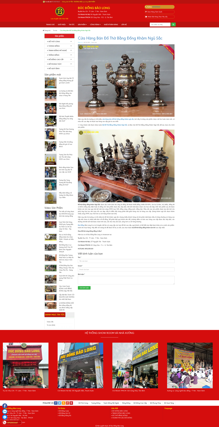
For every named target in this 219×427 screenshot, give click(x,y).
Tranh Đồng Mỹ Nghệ (58, 50)
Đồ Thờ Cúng (54, 42)
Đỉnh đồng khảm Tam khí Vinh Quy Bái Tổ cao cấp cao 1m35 (66, 170)
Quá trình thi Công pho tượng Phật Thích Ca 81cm (66, 278)
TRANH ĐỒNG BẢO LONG (121, 413)
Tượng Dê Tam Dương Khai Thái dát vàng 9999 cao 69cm (66, 131)
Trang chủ (50, 24)
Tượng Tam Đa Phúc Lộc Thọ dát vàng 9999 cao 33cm (65, 157)
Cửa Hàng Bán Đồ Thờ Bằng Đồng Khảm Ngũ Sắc (120, 38)
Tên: (79, 257)
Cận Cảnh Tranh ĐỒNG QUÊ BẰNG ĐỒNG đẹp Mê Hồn (65, 288)
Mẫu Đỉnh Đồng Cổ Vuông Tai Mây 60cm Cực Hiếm (66, 195)
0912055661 (156, 7)
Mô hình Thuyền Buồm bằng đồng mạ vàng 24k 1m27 (66, 119)
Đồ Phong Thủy (55, 64)
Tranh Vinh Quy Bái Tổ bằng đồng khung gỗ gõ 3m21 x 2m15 (66, 80)
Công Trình (94, 24)
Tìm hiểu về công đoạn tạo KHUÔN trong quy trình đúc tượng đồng (66, 214)
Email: (80, 266)
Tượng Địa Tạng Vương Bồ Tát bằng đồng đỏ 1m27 (65, 182)
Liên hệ (124, 24)
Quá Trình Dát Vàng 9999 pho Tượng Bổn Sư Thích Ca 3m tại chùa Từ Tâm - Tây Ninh (66, 226)
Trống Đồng (54, 55)
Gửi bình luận (84, 288)
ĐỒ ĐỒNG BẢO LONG (120, 411)
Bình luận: (81, 274)
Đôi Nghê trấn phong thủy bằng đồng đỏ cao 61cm (66, 106)
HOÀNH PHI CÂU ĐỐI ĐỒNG (122, 418)
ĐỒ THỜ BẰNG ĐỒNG (120, 415)
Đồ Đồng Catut (64, 411)
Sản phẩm (81, 24)
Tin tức (71, 24)
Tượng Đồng (54, 46)
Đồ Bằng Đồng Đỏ (65, 415)
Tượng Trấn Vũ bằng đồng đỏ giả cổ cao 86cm (66, 144)
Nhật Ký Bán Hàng (111, 24)
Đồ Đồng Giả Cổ (64, 413)
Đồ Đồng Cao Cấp (56, 60)
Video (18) (50, 322)
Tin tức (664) (51, 325)
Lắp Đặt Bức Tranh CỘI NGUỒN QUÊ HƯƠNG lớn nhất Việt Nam (66, 297)
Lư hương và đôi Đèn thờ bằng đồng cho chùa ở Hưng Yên (66, 93)
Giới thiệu (62, 24)
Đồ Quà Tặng (54, 69)
